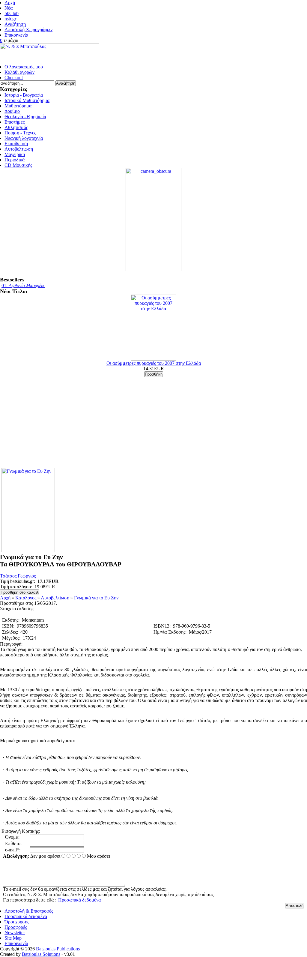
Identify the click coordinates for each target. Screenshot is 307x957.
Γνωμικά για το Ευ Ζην (96, 597)
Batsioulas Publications (58, 948)
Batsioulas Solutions (41, 954)
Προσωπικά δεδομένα (79, 899)
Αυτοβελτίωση (55, 597)
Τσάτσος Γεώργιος (18, 575)
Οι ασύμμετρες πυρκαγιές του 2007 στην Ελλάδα (153, 363)
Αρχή (5, 597)
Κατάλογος (25, 597)
